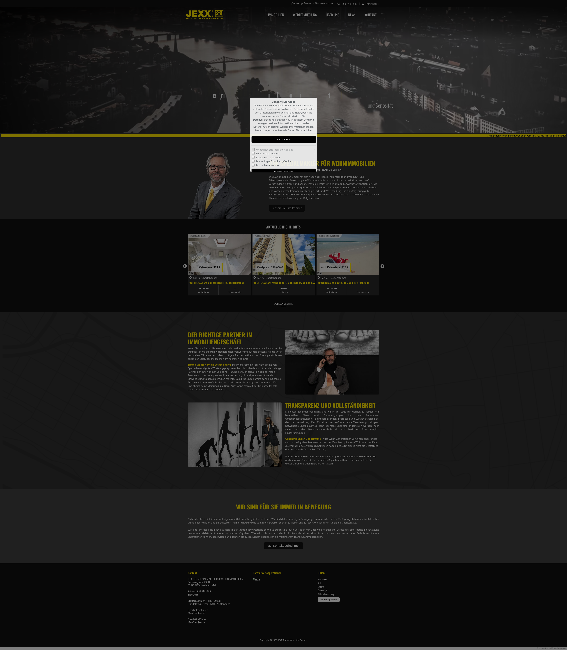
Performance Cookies (268, 157)
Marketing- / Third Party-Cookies (274, 161)
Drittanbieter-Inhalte (267, 165)
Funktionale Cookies (267, 153)
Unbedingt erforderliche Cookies (274, 149)
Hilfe (309, 130)
